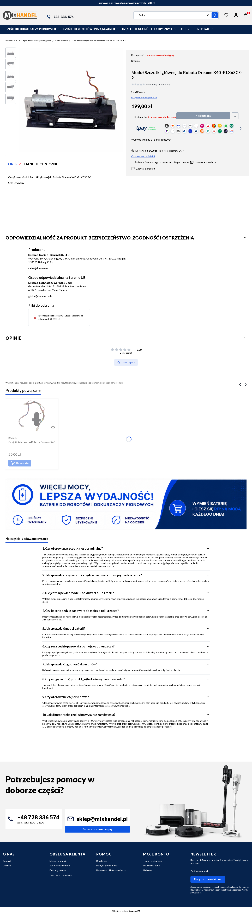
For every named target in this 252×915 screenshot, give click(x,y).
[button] (215, 15)
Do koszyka (22, 463)
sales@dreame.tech (39, 268)
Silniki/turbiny (61, 40)
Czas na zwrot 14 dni (143, 156)
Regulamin (101, 861)
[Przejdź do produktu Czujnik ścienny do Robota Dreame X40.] (32, 416)
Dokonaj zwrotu (58, 870)
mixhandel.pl (11, 40)
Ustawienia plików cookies (109, 870)
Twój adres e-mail (199, 871)
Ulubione (147, 870)
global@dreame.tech (40, 296)
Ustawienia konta (151, 865)
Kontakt (7, 861)
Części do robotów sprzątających (36, 40)
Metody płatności (58, 861)
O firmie (7, 865)
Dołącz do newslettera (207, 879)
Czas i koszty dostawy (61, 875)
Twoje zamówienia (152, 861)
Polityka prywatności (106, 865)
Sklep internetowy (124, 911)
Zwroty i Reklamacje (60, 865)
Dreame (135, 60)
